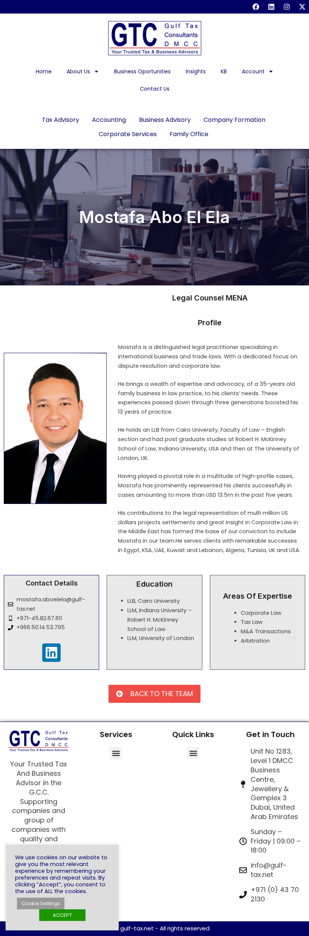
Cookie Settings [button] (40, 903)
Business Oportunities (142, 71)
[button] (116, 753)
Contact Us (155, 89)
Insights (196, 71)
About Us (78, 71)
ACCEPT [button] (62, 915)
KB (224, 71)
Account (253, 71)
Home (44, 71)
